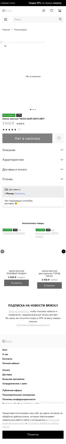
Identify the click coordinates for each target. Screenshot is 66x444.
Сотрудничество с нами (14, 383)
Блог (4, 349)
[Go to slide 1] (30, 109)
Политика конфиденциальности (18, 399)
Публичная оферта (12, 390)
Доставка (7, 374)
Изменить (20, 193)
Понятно (33, 434)
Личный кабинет (11, 363)
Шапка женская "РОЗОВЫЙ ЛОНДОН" (16, 272)
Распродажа (20, 29)
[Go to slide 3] (35, 109)
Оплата (6, 370)
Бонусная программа (13, 379)
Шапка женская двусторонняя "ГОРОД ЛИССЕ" (49, 273)
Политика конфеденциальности (33, 324)
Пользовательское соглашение (18, 394)
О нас (5, 354)
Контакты (7, 358)
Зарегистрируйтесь (19, 311)
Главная (6, 29)
